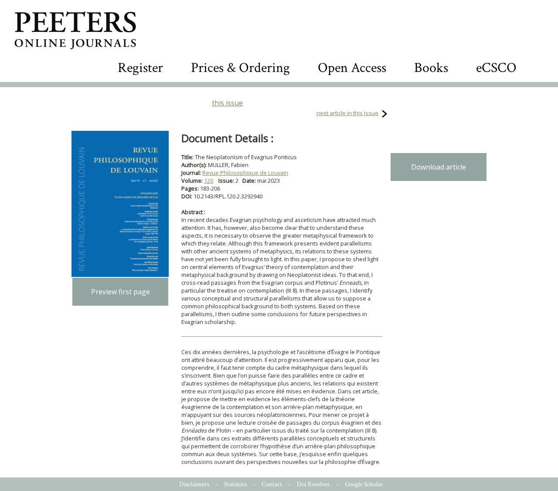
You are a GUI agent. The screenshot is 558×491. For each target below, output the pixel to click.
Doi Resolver (313, 484)
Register (140, 68)
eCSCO (496, 68)
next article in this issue (347, 113)
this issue (227, 103)
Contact (272, 484)
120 (208, 180)
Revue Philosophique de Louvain (245, 173)
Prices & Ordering (240, 68)
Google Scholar (364, 484)
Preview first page (120, 292)
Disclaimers (194, 484)
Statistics (235, 484)
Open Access (352, 68)
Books (431, 68)
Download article (438, 167)
